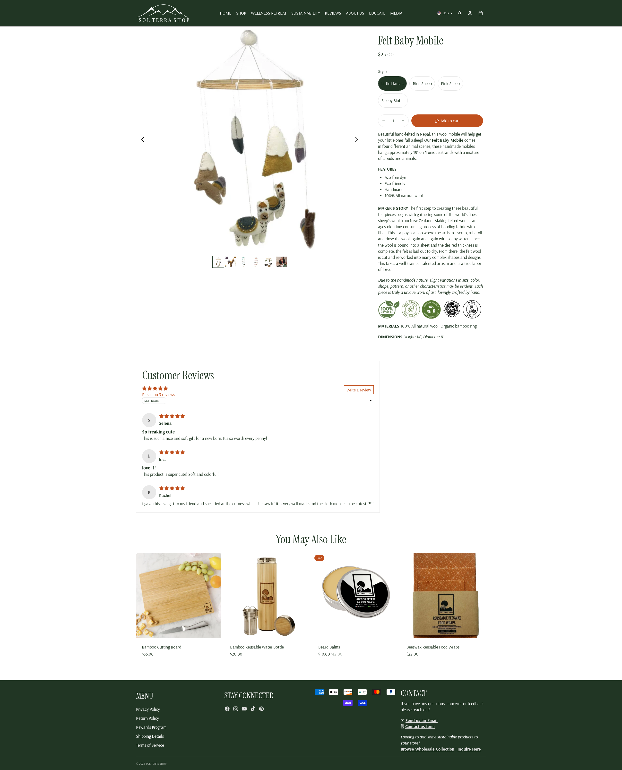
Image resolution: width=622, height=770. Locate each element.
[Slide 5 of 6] (268, 262)
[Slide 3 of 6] (243, 262)
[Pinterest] (261, 709)
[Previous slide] (141, 140)
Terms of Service (150, 745)
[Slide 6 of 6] (281, 262)
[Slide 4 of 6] (256, 262)
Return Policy (147, 718)
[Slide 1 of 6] (218, 262)
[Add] (213, 630)
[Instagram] (236, 709)
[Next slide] (358, 140)
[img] (172, 416)
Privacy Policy (148, 709)
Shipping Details (150, 736)
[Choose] (390, 630)
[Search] (459, 13)
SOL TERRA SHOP (156, 763)
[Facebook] (227, 709)
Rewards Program (151, 727)
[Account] (470, 13)
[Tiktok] (253, 709)
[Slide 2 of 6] (230, 262)
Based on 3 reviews (158, 394)
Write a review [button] (358, 390)
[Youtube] (244, 709)
